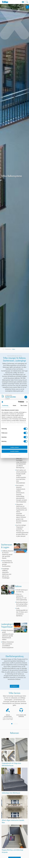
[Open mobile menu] (23, 2)
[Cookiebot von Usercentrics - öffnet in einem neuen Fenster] (18, 402)
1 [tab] (11, 723)
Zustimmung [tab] (5, 405)
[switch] (25, 433)
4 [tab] (15, 723)
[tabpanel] (8, 714)
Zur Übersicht (14, 686)
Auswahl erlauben (14, 451)
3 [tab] (14, 723)
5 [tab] (17, 723)
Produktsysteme (8, 349)
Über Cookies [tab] (24, 405)
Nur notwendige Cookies (14, 455)
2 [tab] (13, 723)
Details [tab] (14, 405)
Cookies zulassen (14, 447)
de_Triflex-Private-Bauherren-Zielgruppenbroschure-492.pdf (25, 397)
